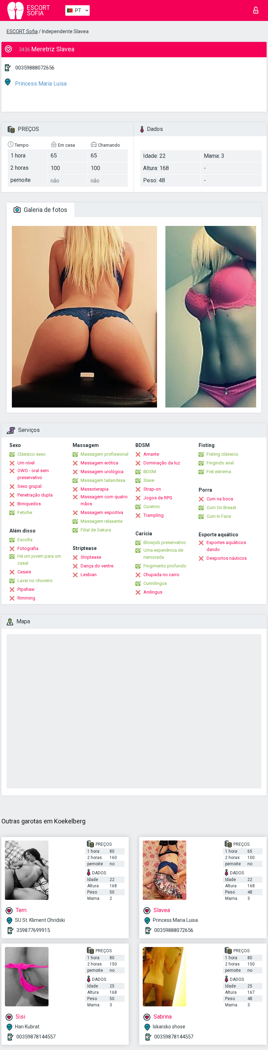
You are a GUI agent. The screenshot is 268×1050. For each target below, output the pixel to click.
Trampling (153, 515)
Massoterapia (95, 489)
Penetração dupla (35, 495)
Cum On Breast (221, 507)
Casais (24, 571)
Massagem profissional (104, 454)
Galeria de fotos (44, 209)
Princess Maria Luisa (40, 83)
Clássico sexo (31, 454)
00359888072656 (34, 68)
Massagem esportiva (102, 512)
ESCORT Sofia (22, 31)
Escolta (24, 539)
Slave (148, 480)
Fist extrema (219, 471)
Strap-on (152, 489)
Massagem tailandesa (103, 480)
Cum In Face (219, 516)
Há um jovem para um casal (39, 559)
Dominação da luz (161, 462)
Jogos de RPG (157, 497)
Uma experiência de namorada (163, 554)
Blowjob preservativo (164, 542)
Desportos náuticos (227, 558)
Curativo (151, 506)
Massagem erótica (99, 462)
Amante (151, 454)
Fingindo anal (220, 462)
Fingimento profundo (164, 565)
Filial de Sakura (96, 530)
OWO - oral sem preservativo (33, 474)
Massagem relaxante (101, 521)
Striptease (91, 557)
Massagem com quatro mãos (104, 500)
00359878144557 (35, 1037)
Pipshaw (26, 589)
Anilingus (152, 592)
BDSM (149, 471)
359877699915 (33, 930)
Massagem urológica (102, 471)
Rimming (26, 598)
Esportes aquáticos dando (226, 546)
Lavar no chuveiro (35, 580)
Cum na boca (220, 498)
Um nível (26, 462)
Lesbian (89, 574)
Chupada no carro (161, 574)
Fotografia (27, 548)
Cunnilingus (155, 583)
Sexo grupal (29, 486)
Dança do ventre (97, 565)
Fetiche (24, 512)
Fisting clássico (222, 454)
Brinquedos (29, 503)
